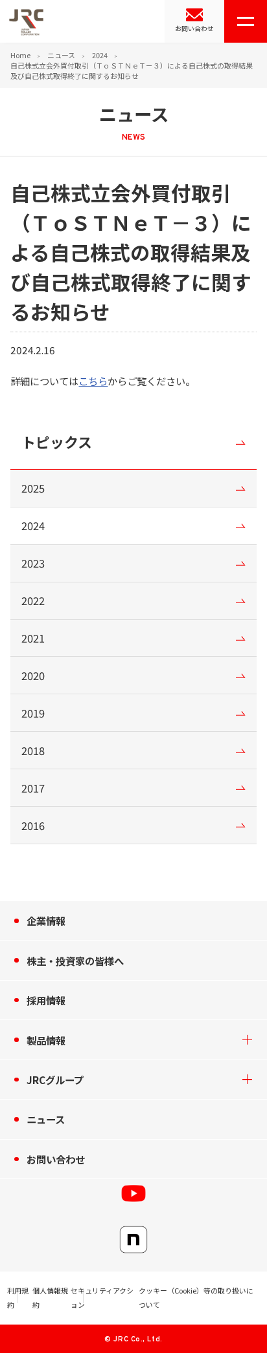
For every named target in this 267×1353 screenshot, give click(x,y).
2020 (33, 675)
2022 (33, 600)
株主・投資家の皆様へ (75, 960)
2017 (33, 788)
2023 (33, 563)
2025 (33, 488)
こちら (93, 381)
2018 (33, 750)
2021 (33, 638)
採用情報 (46, 1000)
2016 (33, 825)
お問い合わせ (194, 28)
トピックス (56, 442)
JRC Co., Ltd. (137, 1339)
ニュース (61, 55)
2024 (100, 55)
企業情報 (46, 920)
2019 (33, 713)
